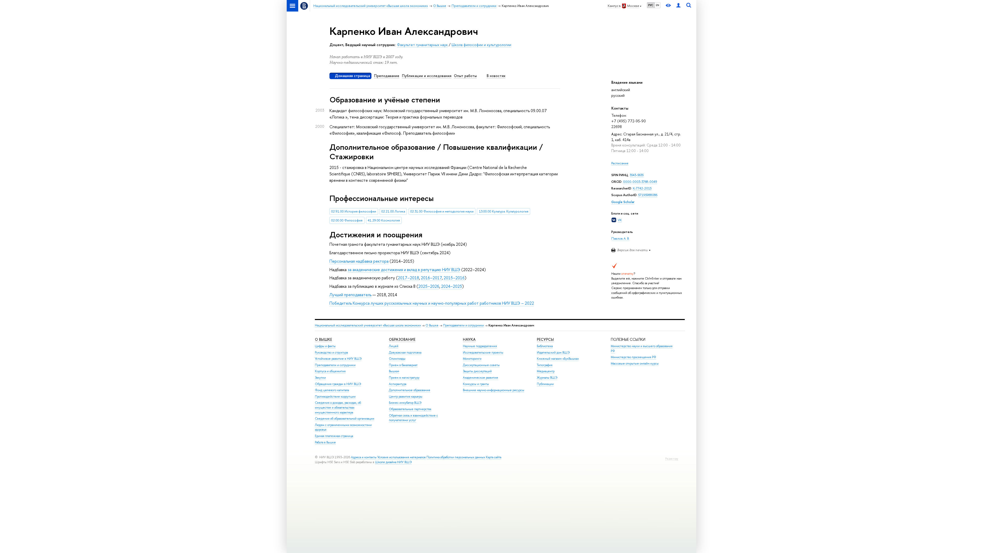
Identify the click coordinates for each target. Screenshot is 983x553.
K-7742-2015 (642, 188)
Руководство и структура (331, 352)
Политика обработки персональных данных (455, 457)
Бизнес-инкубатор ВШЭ (405, 403)
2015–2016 (454, 278)
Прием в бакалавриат (403, 365)
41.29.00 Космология (384, 220)
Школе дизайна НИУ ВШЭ (393, 462)
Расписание (619, 163)
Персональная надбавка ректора (359, 261)
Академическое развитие (480, 378)
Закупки (320, 378)
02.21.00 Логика (393, 211)
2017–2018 (408, 278)
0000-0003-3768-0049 (640, 181)
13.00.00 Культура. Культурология (503, 211)
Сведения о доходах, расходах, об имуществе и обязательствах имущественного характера (338, 407)
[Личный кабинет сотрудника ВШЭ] (678, 6)
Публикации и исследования (426, 75)
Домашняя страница (352, 75)
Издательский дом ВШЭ (553, 352)
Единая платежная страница (334, 436)
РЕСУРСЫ (545, 339)
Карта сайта (493, 457)
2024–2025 (451, 286)
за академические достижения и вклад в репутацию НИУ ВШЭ (404, 269)
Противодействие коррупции (335, 397)
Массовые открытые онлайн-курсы (635, 363)
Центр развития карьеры (405, 397)
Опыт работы (465, 75)
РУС (650, 5)
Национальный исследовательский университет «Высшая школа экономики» (368, 325)
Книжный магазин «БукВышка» (558, 359)
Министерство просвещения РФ (633, 357)
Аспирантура (397, 384)
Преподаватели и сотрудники (463, 325)
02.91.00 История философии (353, 211)
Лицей (393, 346)
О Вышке (432, 325)
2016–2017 (431, 278)
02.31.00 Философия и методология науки (442, 211)
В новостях (496, 75)
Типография (544, 365)
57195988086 (647, 195)
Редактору (671, 458)
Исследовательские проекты (483, 352)
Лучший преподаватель (350, 294)
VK (620, 220)
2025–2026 (428, 286)
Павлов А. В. (620, 238)
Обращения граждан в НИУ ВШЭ (338, 384)
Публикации (545, 384)
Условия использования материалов (401, 457)
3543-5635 (637, 175)
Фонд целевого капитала (332, 390)
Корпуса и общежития (330, 371)
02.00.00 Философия (346, 220)
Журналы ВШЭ (547, 378)
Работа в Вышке (325, 442)
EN (657, 5)
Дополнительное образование (409, 390)
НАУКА (469, 339)
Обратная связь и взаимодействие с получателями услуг (413, 417)
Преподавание (386, 75)
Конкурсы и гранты (476, 384)
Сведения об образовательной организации (344, 419)
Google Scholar (622, 202)
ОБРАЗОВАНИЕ (402, 339)
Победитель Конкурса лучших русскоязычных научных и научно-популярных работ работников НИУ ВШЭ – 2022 (431, 303)
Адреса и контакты (364, 457)
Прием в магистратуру (404, 378)
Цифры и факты (325, 346)
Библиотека (545, 346)
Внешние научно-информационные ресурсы (493, 390)
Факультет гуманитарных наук (422, 44)
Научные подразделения (480, 346)
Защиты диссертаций (477, 371)
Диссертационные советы (481, 365)
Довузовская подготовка (405, 352)
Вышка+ (394, 371)
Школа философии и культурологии (481, 44)
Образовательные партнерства (410, 409)
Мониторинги (472, 359)
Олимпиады (397, 359)
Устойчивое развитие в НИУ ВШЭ (338, 359)
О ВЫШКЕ (323, 339)
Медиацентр (545, 371)
